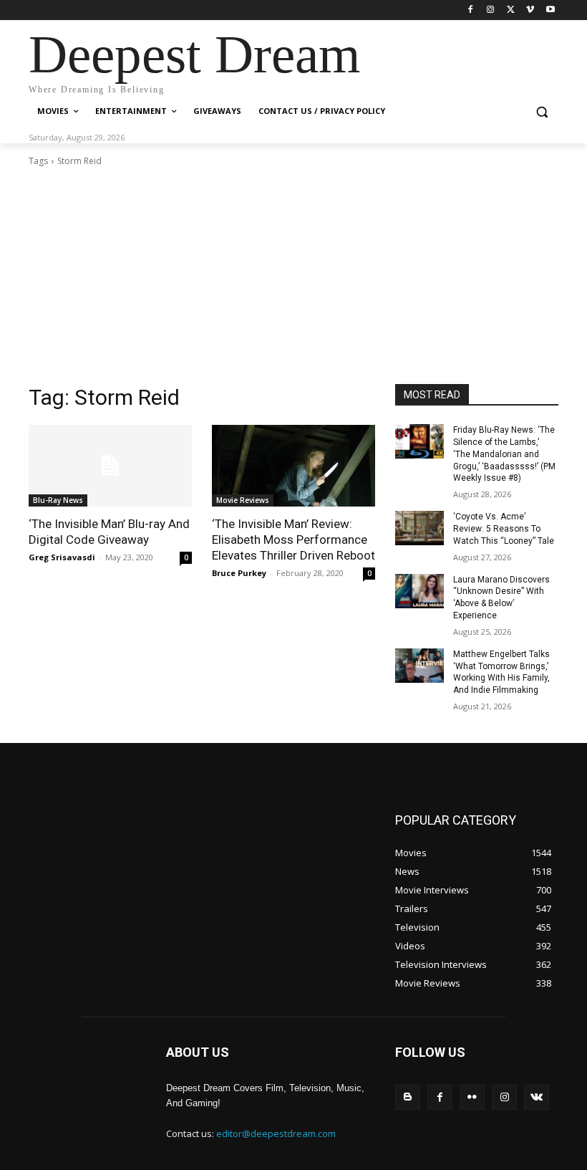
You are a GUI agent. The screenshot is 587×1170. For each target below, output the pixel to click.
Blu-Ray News (58, 500)
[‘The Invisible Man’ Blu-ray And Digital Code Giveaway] (110, 466)
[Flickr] (472, 1097)
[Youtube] (550, 10)
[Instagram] (490, 10)
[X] (511, 10)
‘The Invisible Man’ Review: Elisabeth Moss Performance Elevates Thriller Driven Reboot (293, 539)
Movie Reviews (242, 500)
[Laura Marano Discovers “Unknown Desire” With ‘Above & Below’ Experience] (419, 591)
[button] (541, 111)
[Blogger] (407, 1097)
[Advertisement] (293, 276)
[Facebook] (470, 10)
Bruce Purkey (239, 572)
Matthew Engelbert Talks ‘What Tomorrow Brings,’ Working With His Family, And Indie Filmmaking (501, 672)
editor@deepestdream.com (276, 1133)
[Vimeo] (530, 10)
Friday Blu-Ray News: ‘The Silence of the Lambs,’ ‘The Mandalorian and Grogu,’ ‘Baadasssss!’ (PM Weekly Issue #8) (504, 454)
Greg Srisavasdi (62, 557)
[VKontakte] (536, 1097)
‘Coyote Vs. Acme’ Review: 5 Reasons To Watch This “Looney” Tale (503, 529)
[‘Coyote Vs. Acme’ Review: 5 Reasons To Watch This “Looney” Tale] (419, 528)
